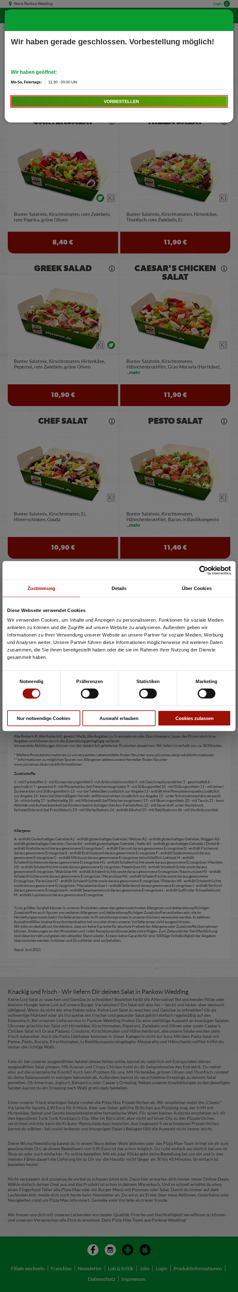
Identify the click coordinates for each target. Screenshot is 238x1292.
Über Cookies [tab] (197, 588)
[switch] (90, 693)
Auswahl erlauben (119, 718)
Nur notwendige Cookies (43, 718)
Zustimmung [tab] (41, 588)
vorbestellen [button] (121, 101)
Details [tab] (119, 588)
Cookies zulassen (194, 718)
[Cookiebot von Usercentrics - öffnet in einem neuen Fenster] (204, 570)
